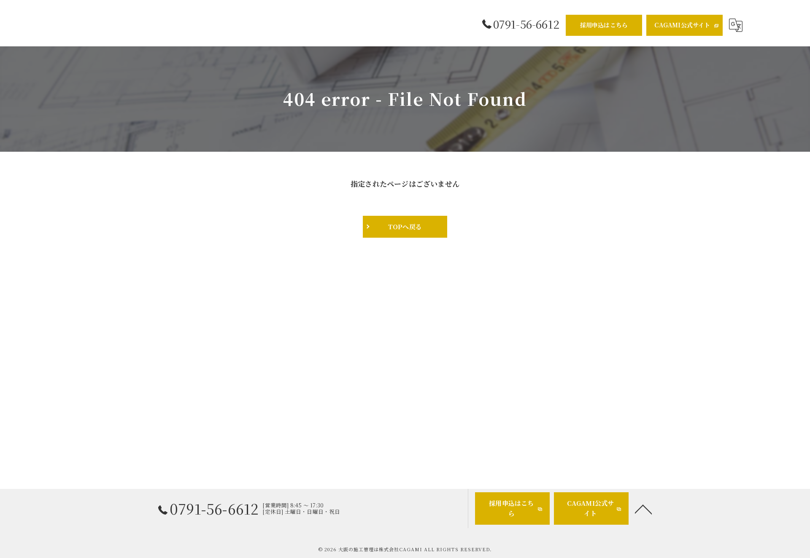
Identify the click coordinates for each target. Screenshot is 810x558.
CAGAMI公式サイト (682, 25)
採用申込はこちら (604, 25)
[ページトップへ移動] (643, 508)
